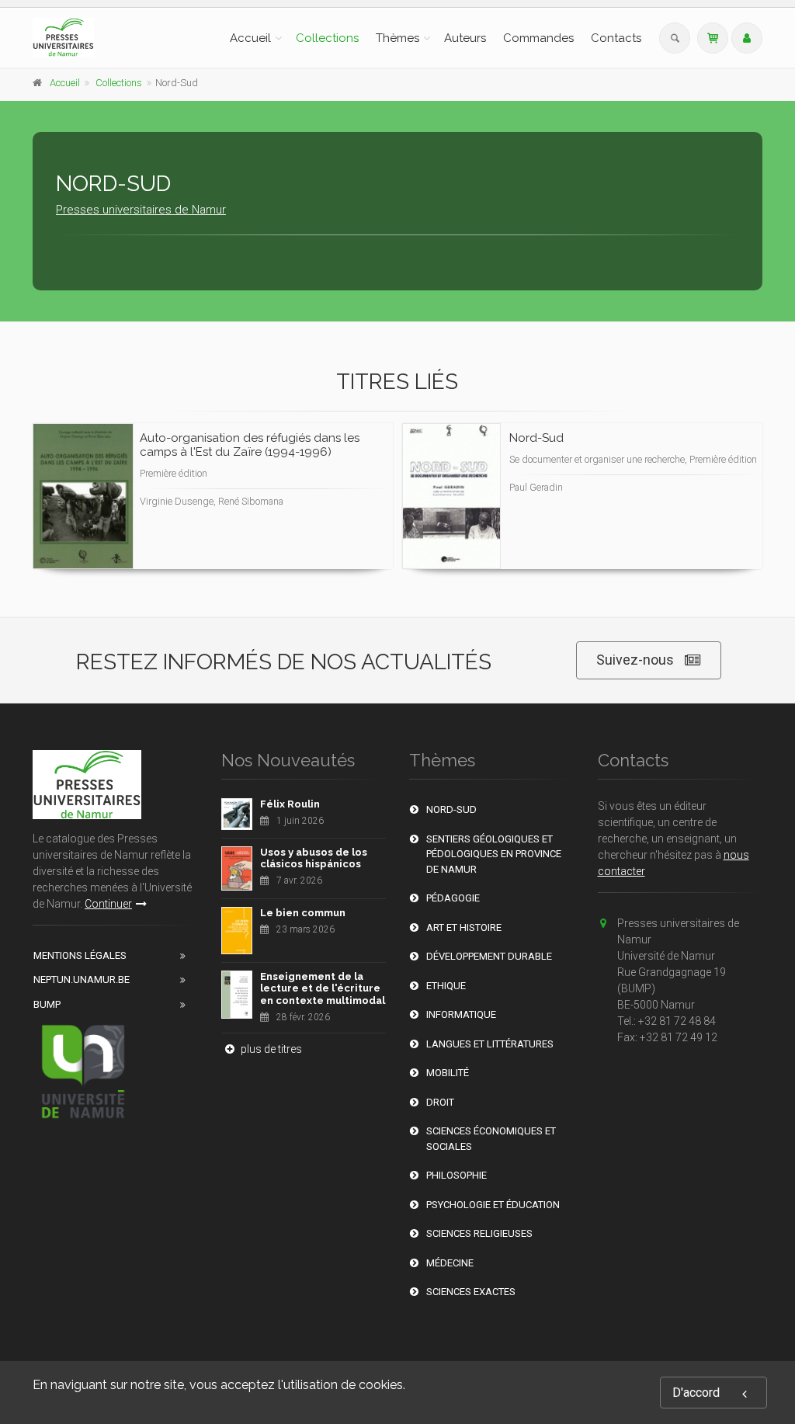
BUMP (47, 1004)
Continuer (108, 904)
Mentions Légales (80, 955)
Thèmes (397, 38)
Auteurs (465, 38)
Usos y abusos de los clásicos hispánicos (313, 858)
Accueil (250, 38)
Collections (327, 38)
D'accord (696, 1392)
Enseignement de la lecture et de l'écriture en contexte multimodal (322, 988)
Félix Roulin (290, 804)
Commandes (538, 38)
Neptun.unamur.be (81, 979)
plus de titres (270, 1049)
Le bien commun (302, 913)
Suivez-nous (635, 659)
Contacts (616, 38)
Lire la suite (323, 511)
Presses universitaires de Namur (141, 210)
